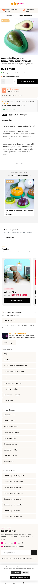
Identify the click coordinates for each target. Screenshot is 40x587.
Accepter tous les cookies (20, 577)
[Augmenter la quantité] (15, 81)
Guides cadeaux (9, 471)
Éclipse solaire (9, 462)
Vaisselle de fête (10, 450)
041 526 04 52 (9, 321)
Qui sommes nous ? (12, 395)
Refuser (25, 572)
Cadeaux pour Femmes (13, 493)
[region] (19, 36)
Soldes (5, 249)
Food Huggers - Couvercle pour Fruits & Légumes (19, 211)
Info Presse (8, 401)
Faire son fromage (11, 432)
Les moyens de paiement (14, 372)
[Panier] (23, 583)
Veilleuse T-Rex (10, 292)
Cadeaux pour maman (13, 499)
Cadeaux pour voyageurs (14, 476)
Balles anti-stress (11, 426)
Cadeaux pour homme (13, 517)
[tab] (19, 120)
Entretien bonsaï (10, 444)
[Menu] (5, 583)
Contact (7, 360)
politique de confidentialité (19, 558)
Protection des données (13, 383)
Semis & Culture (10, 456)
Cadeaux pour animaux (13, 487)
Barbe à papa (9, 415)
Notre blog (8, 343)
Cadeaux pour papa (12, 511)
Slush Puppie (9, 421)
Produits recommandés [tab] (19, 175)
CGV (5, 377)
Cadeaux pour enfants (13, 505)
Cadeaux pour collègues (13, 482)
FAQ (6, 354)
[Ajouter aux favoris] (34, 21)
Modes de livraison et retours (15, 366)
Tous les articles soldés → (25, 252)
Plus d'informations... (28, 568)
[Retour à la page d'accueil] (19, 4)
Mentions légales (11, 389)
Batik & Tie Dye (10, 438)
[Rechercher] (14, 583)
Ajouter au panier (27, 81)
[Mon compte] (33, 583)
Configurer (15, 572)
